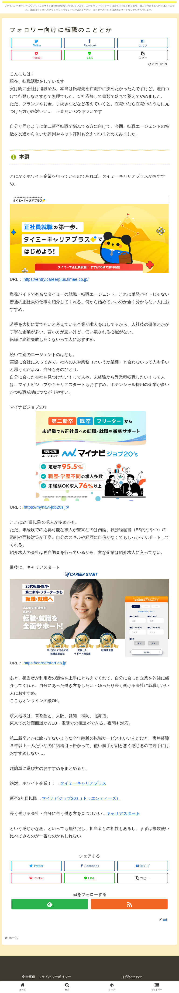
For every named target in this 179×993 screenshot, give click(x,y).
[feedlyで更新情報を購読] (49, 904)
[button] (165, 613)
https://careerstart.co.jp (44, 663)
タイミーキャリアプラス (83, 783)
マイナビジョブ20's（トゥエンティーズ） (81, 798)
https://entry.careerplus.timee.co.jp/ (55, 279)
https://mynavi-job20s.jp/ (46, 507)
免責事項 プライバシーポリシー (46, 977)
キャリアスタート (123, 813)
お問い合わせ (132, 977)
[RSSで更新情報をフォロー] (129, 904)
